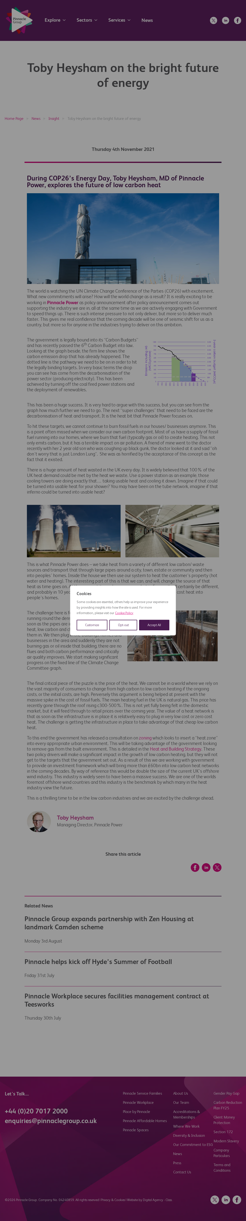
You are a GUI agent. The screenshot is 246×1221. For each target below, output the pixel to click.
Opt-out (123, 625)
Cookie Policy (124, 613)
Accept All (154, 625)
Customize (92, 625)
